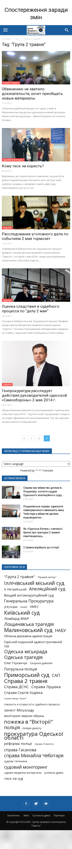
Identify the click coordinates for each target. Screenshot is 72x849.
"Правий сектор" (46, 577)
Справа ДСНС (16, 687)
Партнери (59, 815)
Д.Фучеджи (11, 607)
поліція (12, 727)
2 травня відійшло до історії (41, 547)
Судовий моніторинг (13, 159)
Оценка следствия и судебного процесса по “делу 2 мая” (30, 308)
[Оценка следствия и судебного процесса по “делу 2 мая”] (36, 285)
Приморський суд (26, 675)
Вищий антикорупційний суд (29, 595)
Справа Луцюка (46, 687)
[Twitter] (36, 803)
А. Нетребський (15, 589)
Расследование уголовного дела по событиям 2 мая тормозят (35, 236)
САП (56, 675)
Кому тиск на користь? (23, 166)
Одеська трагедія (23, 657)
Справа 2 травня (11, 82)
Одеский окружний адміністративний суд (33, 644)
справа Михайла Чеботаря (34, 755)
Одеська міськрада (25, 651)
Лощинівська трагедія (29, 624)
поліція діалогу (32, 728)
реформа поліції (18, 743)
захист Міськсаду (19, 710)
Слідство (7, 227)
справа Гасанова (20, 750)
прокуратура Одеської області (33, 736)
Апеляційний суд (47, 589)
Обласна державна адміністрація (28, 636)
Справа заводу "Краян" (15, 698)
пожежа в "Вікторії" (28, 722)
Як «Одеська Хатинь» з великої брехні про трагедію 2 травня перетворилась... (43, 532)
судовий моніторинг (26, 767)
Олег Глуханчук (15, 663)
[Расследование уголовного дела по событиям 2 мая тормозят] (36, 212)
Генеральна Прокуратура (29, 601)
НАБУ (60, 630)
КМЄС (34, 607)
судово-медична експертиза (22, 772)
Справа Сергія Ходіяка (23, 692)
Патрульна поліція (20, 669)
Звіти (26, 815)
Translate (47, 470)
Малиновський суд (28, 630)
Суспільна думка (41, 815)
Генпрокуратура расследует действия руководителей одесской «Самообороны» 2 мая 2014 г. (34, 395)
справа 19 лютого (44, 743)
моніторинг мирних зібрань (24, 716)
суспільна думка (53, 772)
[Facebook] (26, 803)
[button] (67, 30)
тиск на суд (13, 778)
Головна (6, 38)
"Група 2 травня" (19, 577)
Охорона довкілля (41, 663)
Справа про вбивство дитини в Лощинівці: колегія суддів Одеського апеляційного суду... (43, 491)
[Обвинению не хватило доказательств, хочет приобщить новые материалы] (36, 67)
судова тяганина (15, 761)
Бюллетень (14, 815)
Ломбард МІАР (16, 618)
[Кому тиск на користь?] (36, 144)
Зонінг (24, 607)
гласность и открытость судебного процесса (32, 704)
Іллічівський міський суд (34, 583)
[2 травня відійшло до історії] (11, 552)
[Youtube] (46, 803)
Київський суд (22, 613)
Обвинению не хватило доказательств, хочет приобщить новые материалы (32, 93)
